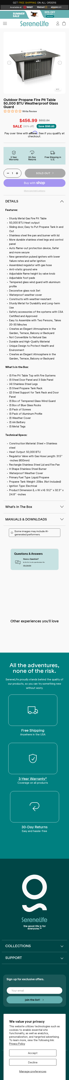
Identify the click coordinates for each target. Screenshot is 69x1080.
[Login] (58, 23)
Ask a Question (27, 565)
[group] (34, 14)
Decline (33, 1062)
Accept (33, 1053)
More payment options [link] (34, 190)
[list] (34, 62)
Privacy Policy (17, 1043)
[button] (64, 23)
